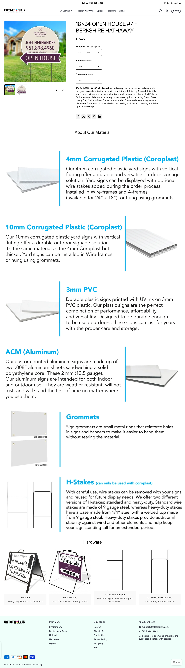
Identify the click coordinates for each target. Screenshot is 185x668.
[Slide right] (63, 90)
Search (97, 627)
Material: (88, 46)
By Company (55, 627)
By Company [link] (66, 11)
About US (98, 631)
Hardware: (84, 60)
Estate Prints (18, 664)
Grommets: (84, 74)
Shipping (98, 643)
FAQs (166, 3)
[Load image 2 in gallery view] (21, 89)
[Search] (160, 10)
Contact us (176, 3)
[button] (160, 10)
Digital (52, 643)
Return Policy (100, 639)
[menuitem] (70, 626)
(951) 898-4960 (150, 631)
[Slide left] (56, 90)
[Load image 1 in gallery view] (9, 89)
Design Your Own (58, 631)
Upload (53, 635)
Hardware (54, 639)
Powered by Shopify (33, 664)
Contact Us (99, 635)
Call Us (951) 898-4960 (92, 3)
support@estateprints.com (155, 627)
